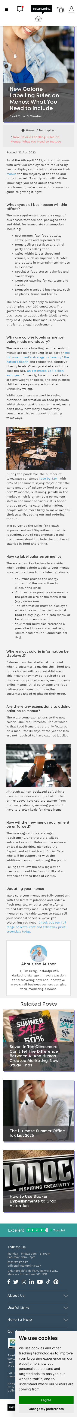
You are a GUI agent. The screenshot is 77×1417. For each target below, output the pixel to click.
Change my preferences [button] (46, 1409)
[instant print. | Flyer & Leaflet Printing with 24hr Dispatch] (41, 9)
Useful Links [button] (18, 1307)
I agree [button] (46, 1400)
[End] (65, 1295)
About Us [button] (15, 1295)
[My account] (71, 10)
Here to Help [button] (19, 1319)
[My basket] (38, 19)
